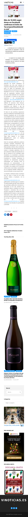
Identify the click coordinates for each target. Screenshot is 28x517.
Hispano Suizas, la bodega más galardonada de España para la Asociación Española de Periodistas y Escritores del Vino (14, 375)
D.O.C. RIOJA (8, 211)
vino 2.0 (15, 211)
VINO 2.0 (14, 31)
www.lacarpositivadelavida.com (11, 133)
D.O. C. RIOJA (7, 31)
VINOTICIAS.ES (14, 500)
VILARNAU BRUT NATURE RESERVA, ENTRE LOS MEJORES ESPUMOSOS (13, 299)
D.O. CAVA (7, 296)
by (8, 34)
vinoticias (7, 33)
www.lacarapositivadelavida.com (12, 180)
